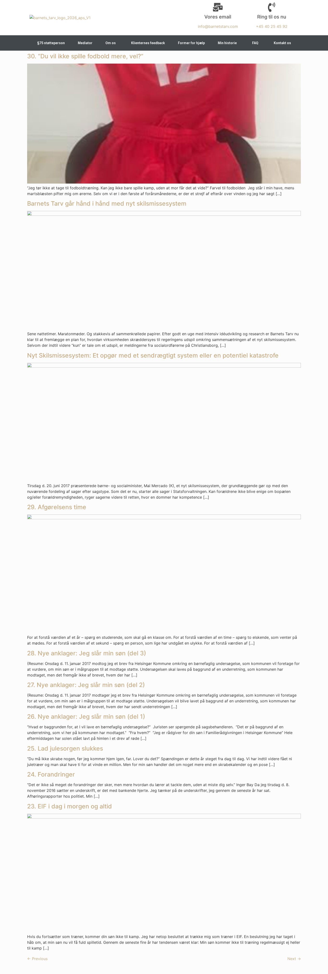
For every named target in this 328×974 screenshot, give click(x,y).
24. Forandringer (51, 774)
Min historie (227, 43)
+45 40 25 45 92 (271, 26)
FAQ (255, 43)
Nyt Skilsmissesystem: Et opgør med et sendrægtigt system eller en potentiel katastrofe (153, 355)
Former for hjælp (191, 43)
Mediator (85, 43)
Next (294, 958)
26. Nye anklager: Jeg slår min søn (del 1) (86, 716)
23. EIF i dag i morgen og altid (69, 806)
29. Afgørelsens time (56, 507)
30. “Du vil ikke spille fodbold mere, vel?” (85, 56)
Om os (110, 43)
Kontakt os (282, 43)
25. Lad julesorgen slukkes (65, 748)
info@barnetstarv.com (218, 26)
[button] (112, 43)
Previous (37, 958)
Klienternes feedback (148, 43)
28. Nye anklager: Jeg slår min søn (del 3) (86, 653)
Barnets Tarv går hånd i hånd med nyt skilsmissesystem (107, 203)
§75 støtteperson (51, 43)
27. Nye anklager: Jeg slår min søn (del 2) (86, 684)
